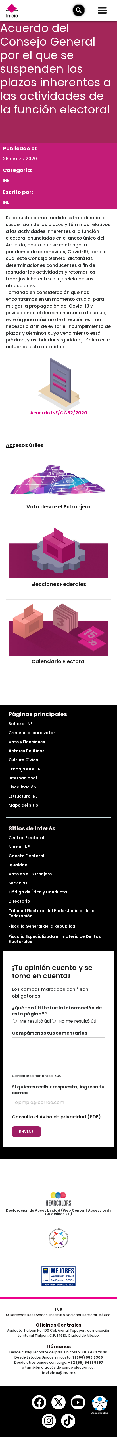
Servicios (18, 883)
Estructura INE (23, 796)
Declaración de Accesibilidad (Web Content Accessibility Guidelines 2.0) (58, 1212)
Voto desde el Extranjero (58, 506)
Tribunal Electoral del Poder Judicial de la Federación (52, 913)
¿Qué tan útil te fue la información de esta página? (57, 1011)
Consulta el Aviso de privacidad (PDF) (56, 1117)
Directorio (19, 901)
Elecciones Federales (58, 584)
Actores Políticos (27, 751)
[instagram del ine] (49, 1421)
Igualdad (18, 865)
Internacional (23, 778)
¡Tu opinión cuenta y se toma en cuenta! (52, 972)
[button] (102, 10)
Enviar (26, 1131)
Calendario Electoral (59, 661)
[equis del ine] (58, 1402)
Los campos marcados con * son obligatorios (50, 992)
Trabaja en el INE (26, 769)
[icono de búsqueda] (78, 10)
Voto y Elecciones (27, 742)
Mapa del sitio (23, 805)
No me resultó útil (77, 1021)
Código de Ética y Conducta (38, 892)
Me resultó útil (35, 1021)
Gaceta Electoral (26, 856)
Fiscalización (22, 787)
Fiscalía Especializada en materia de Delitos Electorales (55, 939)
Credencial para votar (32, 733)
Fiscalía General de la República (42, 926)
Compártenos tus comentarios (49, 1033)
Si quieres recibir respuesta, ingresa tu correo (58, 1090)
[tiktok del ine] (68, 1421)
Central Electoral (26, 838)
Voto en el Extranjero (30, 874)
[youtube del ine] (78, 1402)
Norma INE (19, 847)
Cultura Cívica (23, 760)
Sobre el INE (20, 724)
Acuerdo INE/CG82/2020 (58, 413)
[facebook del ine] (39, 1402)
